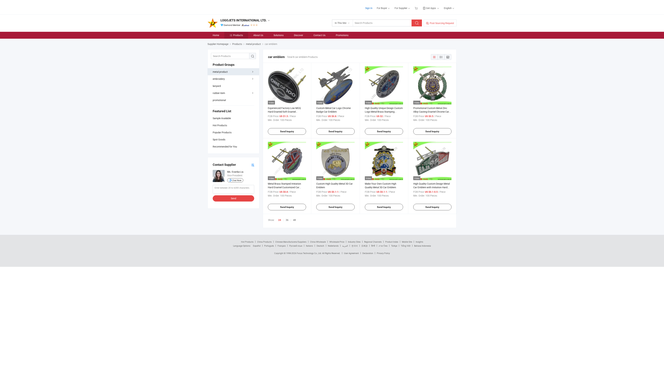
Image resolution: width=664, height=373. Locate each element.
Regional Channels (373, 241)
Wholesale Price (336, 241)
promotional (219, 100)
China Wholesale (318, 241)
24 (279, 220)
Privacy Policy (383, 253)
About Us (258, 35)
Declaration (367, 253)
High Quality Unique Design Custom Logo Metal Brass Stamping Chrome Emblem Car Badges (384, 111)
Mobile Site (407, 241)
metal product (220, 71)
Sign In (368, 8)
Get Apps (431, 8)
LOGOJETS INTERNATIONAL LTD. (243, 20)
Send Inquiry (287, 131)
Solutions (279, 35)
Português (269, 245)
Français (282, 245)
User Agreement (351, 253)
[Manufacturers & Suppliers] (230, 7)
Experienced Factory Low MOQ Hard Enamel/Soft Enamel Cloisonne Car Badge (284, 111)
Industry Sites (354, 241)
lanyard (217, 86)
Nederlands (333, 245)
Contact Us (319, 35)
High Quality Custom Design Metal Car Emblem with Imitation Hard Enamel (431, 187)
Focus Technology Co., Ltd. (309, 253)
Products (238, 35)
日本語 (364, 245)
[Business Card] (252, 164)
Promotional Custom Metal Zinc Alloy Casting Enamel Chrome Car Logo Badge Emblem (431, 111)
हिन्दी (373, 245)
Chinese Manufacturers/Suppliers (290, 241)
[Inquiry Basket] (416, 8)
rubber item (219, 93)
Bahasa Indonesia (422, 245)
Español (257, 245)
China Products (264, 241)
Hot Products (247, 241)
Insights (419, 241)
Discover (298, 35)
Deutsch (320, 245)
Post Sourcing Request (442, 23)
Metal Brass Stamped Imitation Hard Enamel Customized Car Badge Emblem (284, 187)
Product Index (391, 241)
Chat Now (236, 180)
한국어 (355, 245)
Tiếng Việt (406, 245)
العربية (345, 245)
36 (287, 220)
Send (233, 198)
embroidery (219, 78)
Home (216, 35)
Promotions (342, 35)
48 (294, 220)
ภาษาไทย (383, 245)
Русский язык (295, 245)
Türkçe (394, 245)
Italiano (309, 245)
